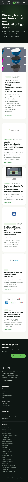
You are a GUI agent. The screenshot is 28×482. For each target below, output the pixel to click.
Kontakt (4, 408)
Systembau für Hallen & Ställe (9, 471)
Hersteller (4, 431)
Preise (3, 389)
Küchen (4, 457)
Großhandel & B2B (6, 433)
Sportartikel (5, 447)
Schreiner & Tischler (7, 459)
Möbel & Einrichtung (7, 455)
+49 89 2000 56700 (7, 382)
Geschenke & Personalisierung (9, 467)
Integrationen (5, 391)
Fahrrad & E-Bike (6, 449)
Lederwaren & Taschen (7, 443)
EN (18, 2)
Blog (3, 393)
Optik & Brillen (5, 445)
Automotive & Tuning (7, 461)
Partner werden (6, 405)
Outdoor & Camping (7, 451)
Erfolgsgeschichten (7, 395)
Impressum (5, 414)
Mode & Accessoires (7, 439)
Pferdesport (5, 453)
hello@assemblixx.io (7, 380)
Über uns (4, 403)
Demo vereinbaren (18, 356)
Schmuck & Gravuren (7, 441)
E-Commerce (5, 427)
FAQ (3, 397)
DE (14, 2)
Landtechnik (5, 469)
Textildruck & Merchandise (8, 465)
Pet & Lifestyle (5, 437)
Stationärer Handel (6, 429)
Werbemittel (5, 463)
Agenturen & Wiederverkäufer (9, 435)
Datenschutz (5, 418)
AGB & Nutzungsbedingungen (9, 416)
